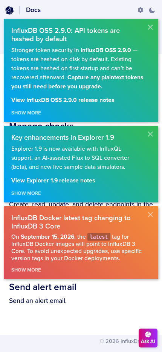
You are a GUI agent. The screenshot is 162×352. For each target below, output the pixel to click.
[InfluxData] (9, 10)
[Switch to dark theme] (151, 10)
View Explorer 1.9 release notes (53, 180)
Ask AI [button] (148, 341)
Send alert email (42, 287)
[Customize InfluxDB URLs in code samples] (140, 10)
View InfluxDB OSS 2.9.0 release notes (62, 100)
